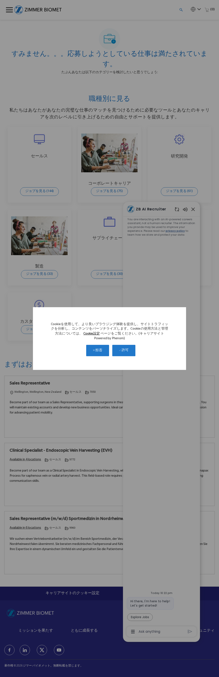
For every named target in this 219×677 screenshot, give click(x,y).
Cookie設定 (91, 334)
